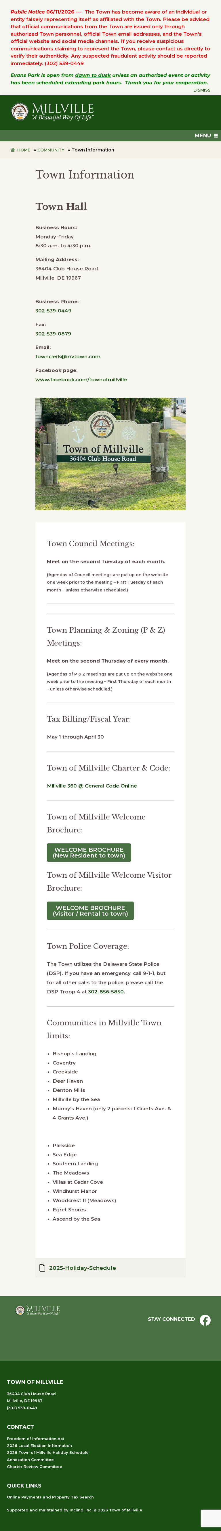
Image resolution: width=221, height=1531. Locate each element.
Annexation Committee (30, 1459)
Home (23, 150)
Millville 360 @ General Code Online (92, 786)
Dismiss (201, 90)
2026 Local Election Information (39, 1445)
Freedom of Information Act (35, 1438)
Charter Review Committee (34, 1466)
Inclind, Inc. (81, 1510)
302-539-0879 (53, 334)
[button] (203, 135)
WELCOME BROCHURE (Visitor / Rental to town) (90, 910)
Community (50, 150)
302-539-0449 (53, 311)
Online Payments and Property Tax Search (50, 1497)
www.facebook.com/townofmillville (81, 379)
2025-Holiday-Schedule (82, 1267)
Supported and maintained (34, 1510)
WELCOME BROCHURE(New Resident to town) (89, 852)
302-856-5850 (106, 992)
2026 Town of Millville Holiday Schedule (48, 1452)
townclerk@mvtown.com (67, 356)
